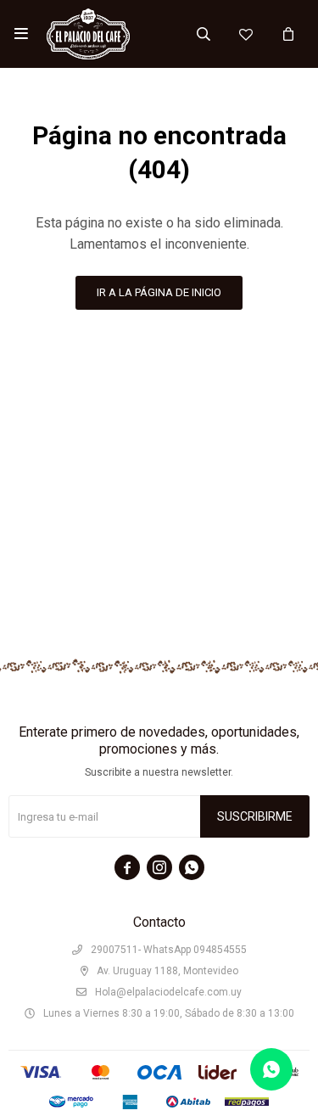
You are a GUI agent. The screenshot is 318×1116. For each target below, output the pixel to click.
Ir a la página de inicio (159, 292)
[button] (203, 34)
